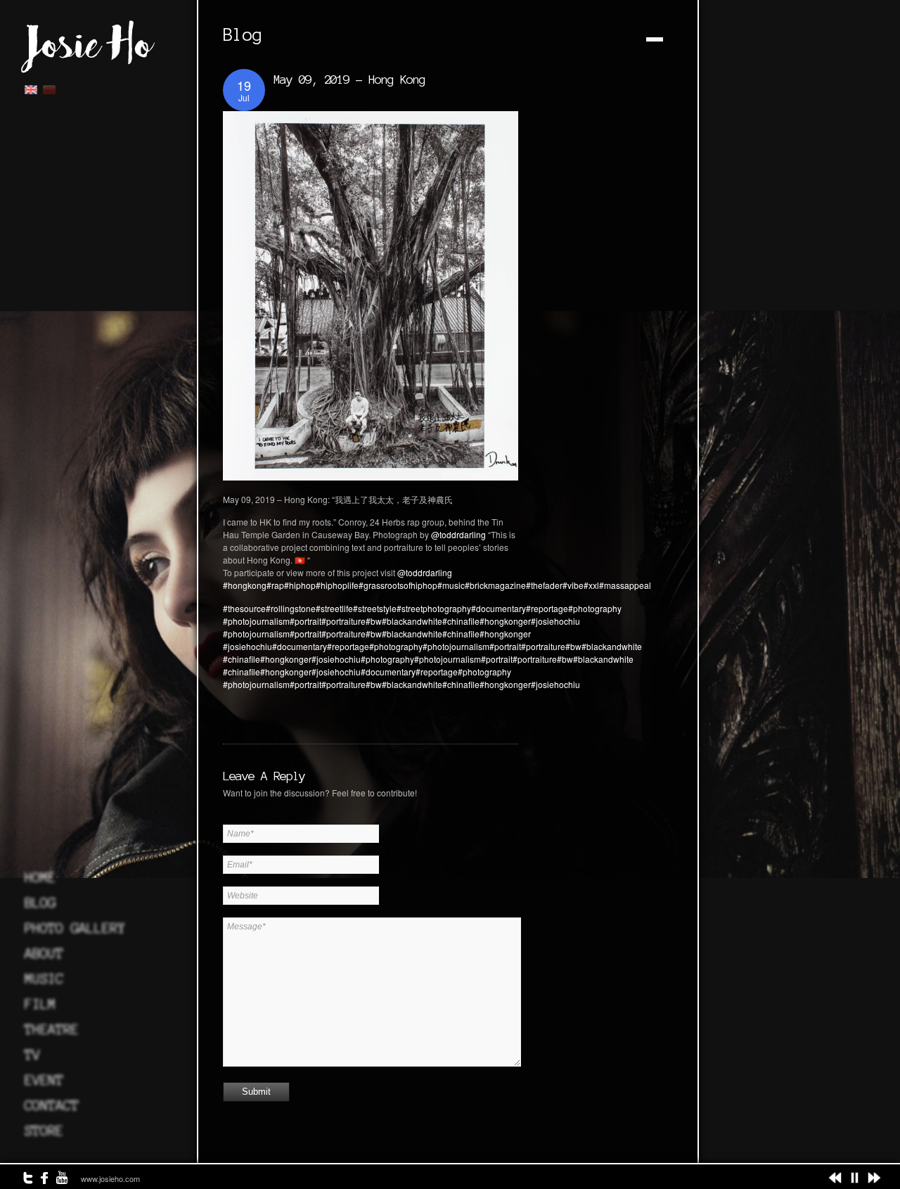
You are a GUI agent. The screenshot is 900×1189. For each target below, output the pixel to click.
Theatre (52, 1029)
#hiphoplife (337, 585)
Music (44, 978)
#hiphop (300, 585)
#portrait (305, 621)
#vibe (573, 585)
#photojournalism (256, 621)
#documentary (498, 608)
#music (451, 585)
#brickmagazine (495, 585)
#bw (374, 621)
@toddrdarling (458, 534)
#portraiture (343, 621)
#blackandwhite (412, 621)
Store (44, 1130)
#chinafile (461, 621)
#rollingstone (291, 608)
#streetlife (334, 608)
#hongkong (244, 585)
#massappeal (625, 585)
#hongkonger (505, 621)
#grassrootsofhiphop (398, 585)
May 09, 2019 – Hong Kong (349, 79)
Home (40, 877)
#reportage (547, 608)
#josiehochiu (555, 621)
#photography (595, 608)
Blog (40, 902)
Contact (52, 1105)
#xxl (591, 585)
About (44, 953)
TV (32, 1054)
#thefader (544, 585)
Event (44, 1080)
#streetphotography (434, 608)
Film (40, 1004)
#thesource (244, 608)
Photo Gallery (75, 928)
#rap (275, 585)
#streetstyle (375, 608)
